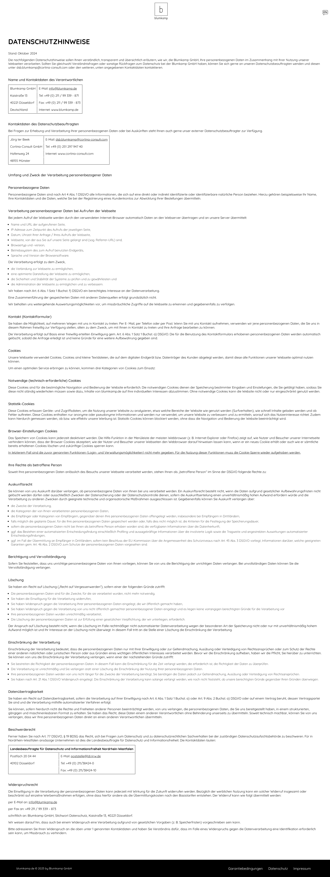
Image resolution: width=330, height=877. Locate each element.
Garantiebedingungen (245, 868)
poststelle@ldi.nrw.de (86, 756)
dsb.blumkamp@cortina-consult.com (82, 139)
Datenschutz (278, 868)
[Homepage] (161, 12)
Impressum (302, 868)
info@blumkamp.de (63, 88)
